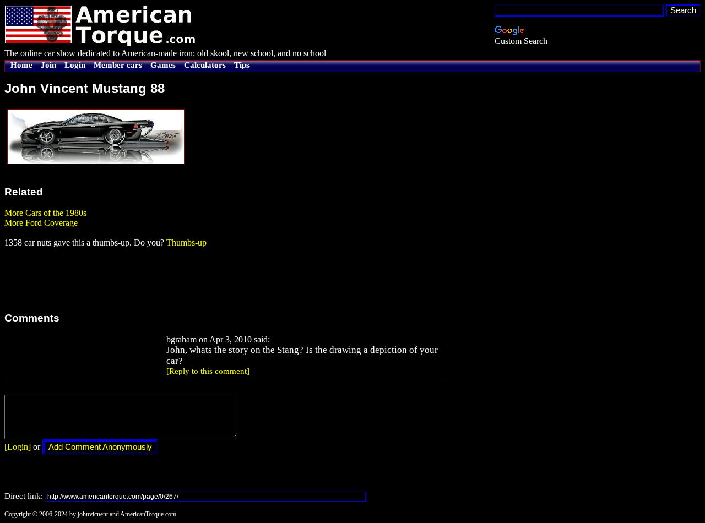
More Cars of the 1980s (45, 212)
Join (48, 65)
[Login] (17, 446)
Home (21, 65)
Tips (242, 65)
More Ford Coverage (41, 222)
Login (74, 65)
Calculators (205, 65)
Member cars (118, 65)
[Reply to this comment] (208, 371)
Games (163, 65)
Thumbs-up (186, 242)
